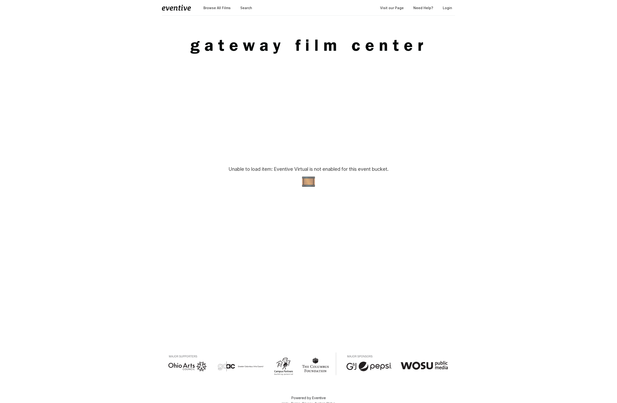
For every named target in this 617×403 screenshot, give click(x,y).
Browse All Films (217, 8)
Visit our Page (392, 8)
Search (246, 8)
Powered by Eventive (308, 398)
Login (447, 8)
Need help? (423, 8)
